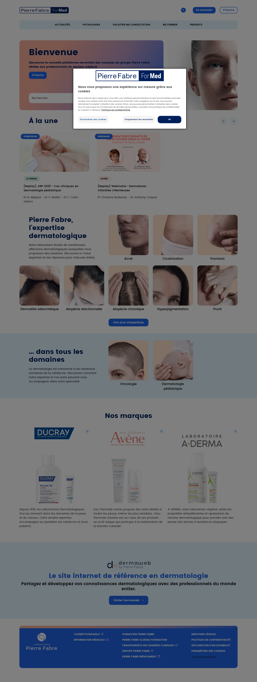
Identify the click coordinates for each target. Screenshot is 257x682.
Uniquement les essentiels (139, 119)
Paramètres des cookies (93, 119)
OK (169, 119)
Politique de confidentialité (115, 110)
